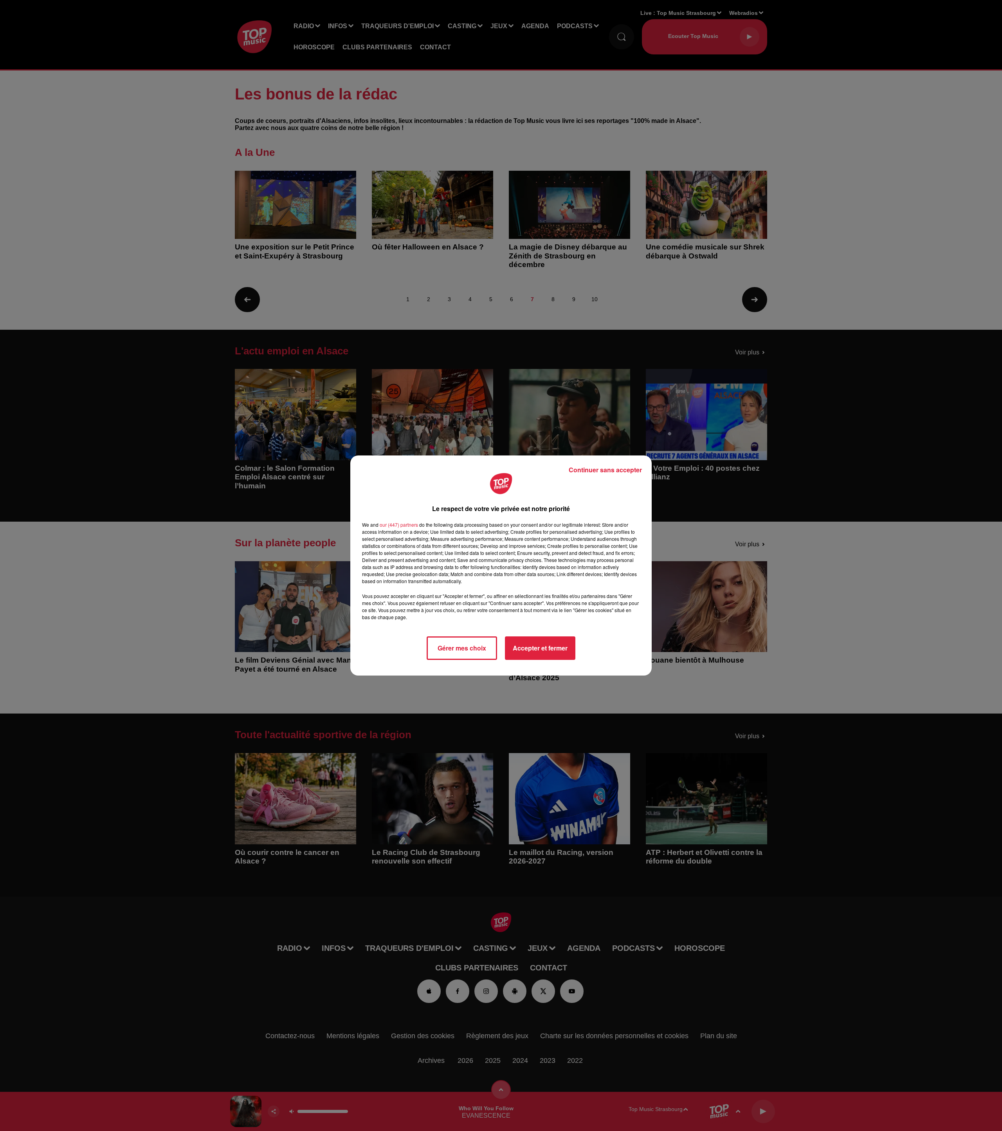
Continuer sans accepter (605, 469)
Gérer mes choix (462, 647)
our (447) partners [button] (399, 524)
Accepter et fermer (540, 647)
